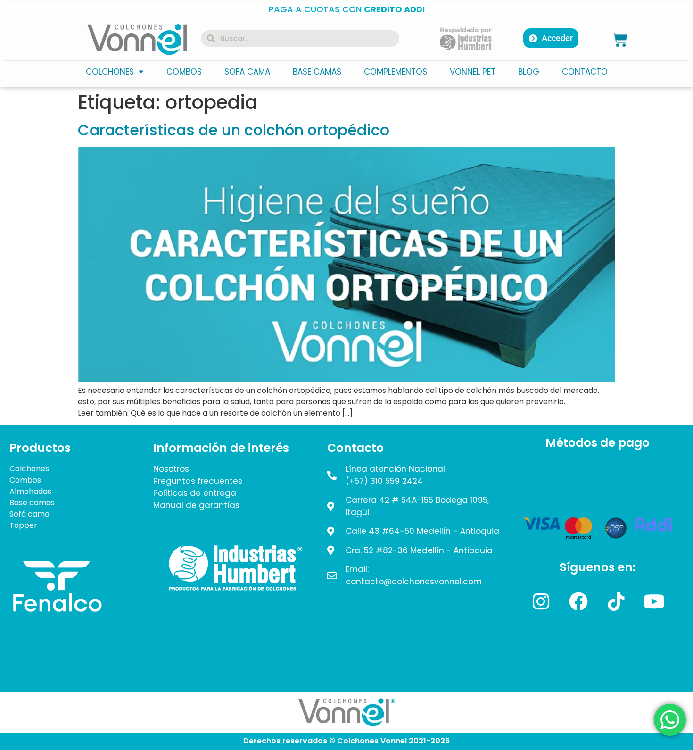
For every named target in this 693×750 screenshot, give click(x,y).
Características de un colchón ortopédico (233, 130)
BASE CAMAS (317, 71)
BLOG (528, 71)
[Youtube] (654, 601)
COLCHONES (110, 71)
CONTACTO (585, 71)
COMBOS (184, 71)
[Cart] (619, 39)
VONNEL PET (472, 71)
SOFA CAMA (247, 71)
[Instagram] (541, 601)
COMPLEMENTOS (395, 71)
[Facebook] (578, 601)
